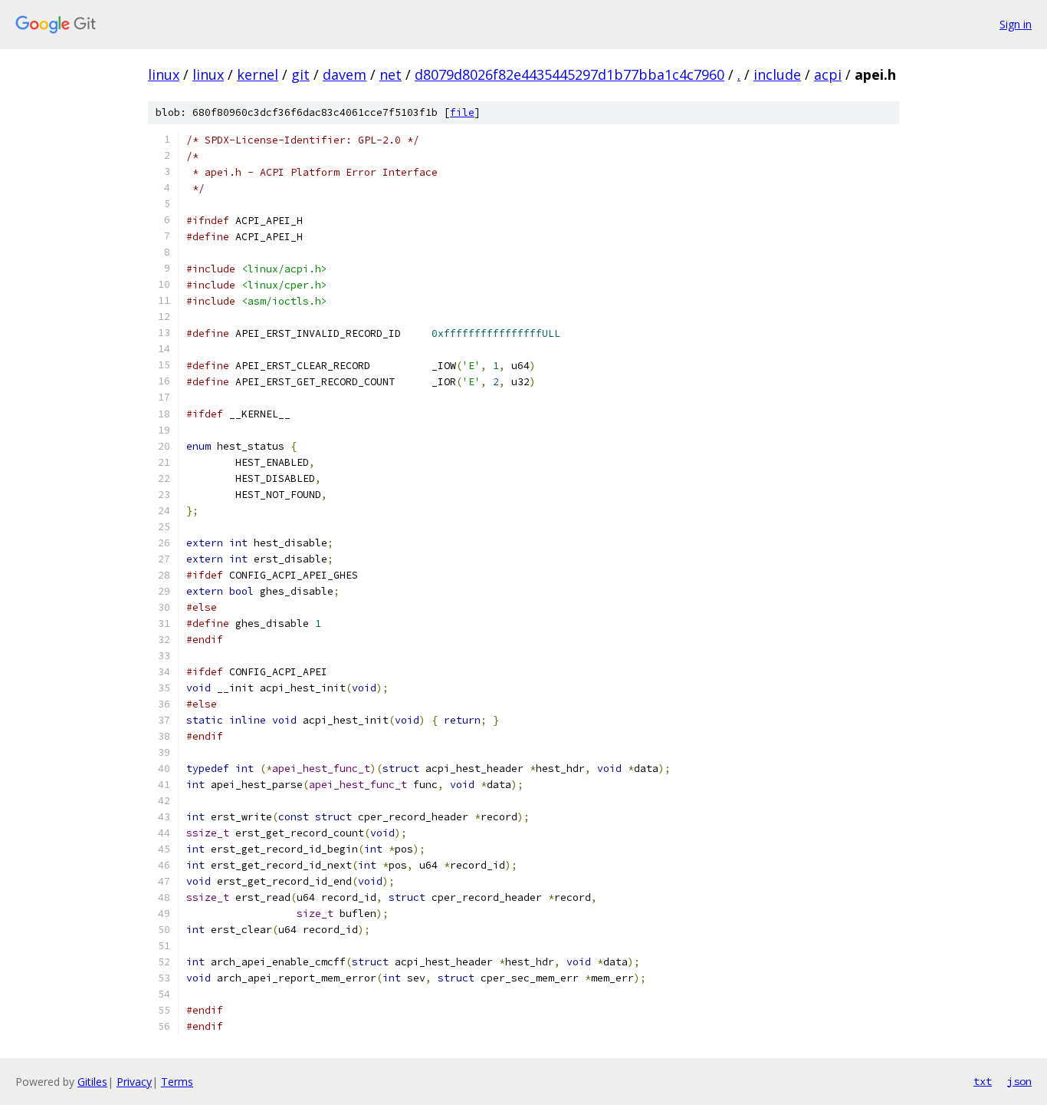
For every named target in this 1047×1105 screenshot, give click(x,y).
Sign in (1015, 24)
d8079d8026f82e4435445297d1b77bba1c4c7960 (569, 74)
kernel (257, 74)
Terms (177, 1081)
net (390, 74)
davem (344, 74)
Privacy (134, 1081)
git (300, 74)
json (1019, 1081)
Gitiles (92, 1081)
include (777, 74)
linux (163, 74)
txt (982, 1081)
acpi (828, 74)
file (462, 112)
